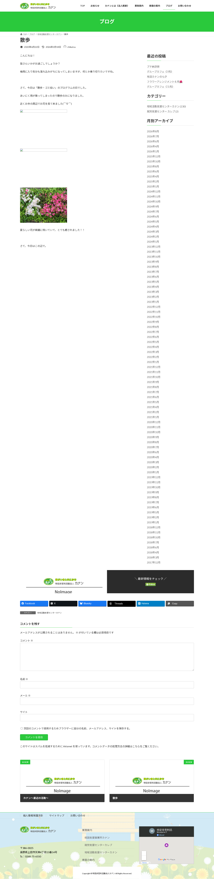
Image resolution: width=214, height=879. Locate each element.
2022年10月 (153, 316)
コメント (26, 640)
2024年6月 (153, 216)
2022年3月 (153, 351)
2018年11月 (153, 532)
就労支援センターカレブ (98, 844)
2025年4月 (153, 176)
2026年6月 (153, 141)
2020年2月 (153, 467)
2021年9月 (153, 381)
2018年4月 (153, 552)
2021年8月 (153, 386)
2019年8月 (153, 497)
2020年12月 (153, 421)
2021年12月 (153, 366)
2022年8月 (153, 326)
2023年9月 (153, 261)
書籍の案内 (88, 859)
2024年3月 (153, 231)
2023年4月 (153, 286)
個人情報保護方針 (33, 815)
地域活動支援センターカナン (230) (166, 106)
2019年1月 (153, 522)
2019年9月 (153, 492)
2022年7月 (153, 331)
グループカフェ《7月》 (160, 71)
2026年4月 (153, 146)
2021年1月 (153, 416)
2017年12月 (153, 562)
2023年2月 (153, 296)
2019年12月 (153, 477)
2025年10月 (153, 161)
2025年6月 (153, 171)
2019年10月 (153, 487)
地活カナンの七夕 (157, 76)
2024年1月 (153, 241)
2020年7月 (153, 447)
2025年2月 (153, 181)
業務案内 (87, 830)
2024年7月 (153, 211)
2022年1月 (153, 361)
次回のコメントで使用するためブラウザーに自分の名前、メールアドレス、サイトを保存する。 (77, 728)
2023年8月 (153, 266)
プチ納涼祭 (153, 66)
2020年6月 (153, 452)
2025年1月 (153, 186)
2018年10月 (153, 537)
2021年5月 (153, 401)
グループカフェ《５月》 (160, 86)
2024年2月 (153, 236)
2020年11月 (153, 426)
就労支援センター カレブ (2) (162, 111)
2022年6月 (153, 336)
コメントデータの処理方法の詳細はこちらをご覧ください (124, 746)
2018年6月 (153, 547)
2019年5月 (153, 512)
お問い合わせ (77, 815)
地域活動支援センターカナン (49, 613)
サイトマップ (56, 815)
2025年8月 (153, 166)
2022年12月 (153, 306)
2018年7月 (153, 542)
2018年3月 (153, 557)
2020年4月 (153, 457)
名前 (24, 679)
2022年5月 (153, 341)
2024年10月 (153, 201)
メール (25, 695)
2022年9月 (153, 321)
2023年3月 (153, 291)
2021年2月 (153, 411)
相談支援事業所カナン (97, 837)
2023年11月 (153, 251)
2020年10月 (153, 431)
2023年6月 (153, 276)
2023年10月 (153, 256)
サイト (24, 711)
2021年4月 (153, 406)
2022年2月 (153, 356)
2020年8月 (153, 442)
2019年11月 (153, 482)
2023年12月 (153, 246)
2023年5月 (153, 281)
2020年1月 (153, 472)
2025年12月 (153, 156)
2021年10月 (153, 376)
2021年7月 (153, 391)
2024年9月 (153, 206)
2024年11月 (153, 196)
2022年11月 (153, 311)
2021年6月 (153, 396)
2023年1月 (153, 301)
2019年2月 (153, 517)
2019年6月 (153, 507)
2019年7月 (153, 502)
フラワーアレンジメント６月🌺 (165, 81)
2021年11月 (153, 371)
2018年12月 (153, 527)
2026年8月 (153, 131)
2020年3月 (153, 462)
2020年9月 (153, 437)
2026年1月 (153, 151)
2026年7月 (153, 136)
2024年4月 (153, 226)
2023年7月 (153, 271)
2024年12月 (153, 191)
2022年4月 (153, 346)
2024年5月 (153, 221)
